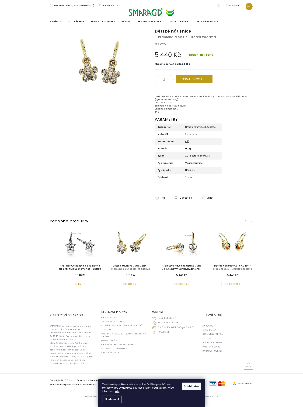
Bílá (187, 141)
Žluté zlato (191, 134)
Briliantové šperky (212, 334)
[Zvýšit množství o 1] (158, 80)
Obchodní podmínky (112, 321)
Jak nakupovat (109, 317)
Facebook (164, 332)
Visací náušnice (194, 163)
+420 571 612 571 (167, 318)
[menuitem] (57, 21)
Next (251, 221)
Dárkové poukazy (212, 351)
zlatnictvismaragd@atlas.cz (176, 327)
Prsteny (206, 338)
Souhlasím (191, 386)
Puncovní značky (111, 352)
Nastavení (112, 399)
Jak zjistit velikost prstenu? (117, 344)
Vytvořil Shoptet (245, 383)
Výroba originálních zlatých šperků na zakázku (123, 335)
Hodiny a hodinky (212, 342)
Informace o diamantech (115, 348)
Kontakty (106, 329)
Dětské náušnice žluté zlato (200, 127)
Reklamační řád (109, 340)
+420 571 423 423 (168, 322)
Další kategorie (211, 346)
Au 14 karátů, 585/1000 (197, 155)
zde (117, 391)
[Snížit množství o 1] (170, 80)
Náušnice (190, 170)
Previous (246, 221)
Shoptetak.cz (90, 384)
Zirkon (188, 177)
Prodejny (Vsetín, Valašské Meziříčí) (74, 5)
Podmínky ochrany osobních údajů (122, 325)
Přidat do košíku (193, 79)
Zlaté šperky (209, 330)
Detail (74, 284)
